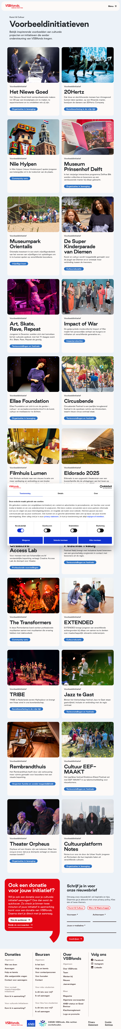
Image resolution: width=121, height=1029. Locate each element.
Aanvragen (9, 968)
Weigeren (26, 540)
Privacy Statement (93, 1023)
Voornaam (72, 915)
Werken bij (68, 976)
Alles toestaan (95, 540)
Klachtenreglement (71, 1010)
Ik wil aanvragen (42, 996)
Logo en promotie (71, 1014)
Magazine (67, 996)
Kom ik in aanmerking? (15, 996)
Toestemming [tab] (25, 493)
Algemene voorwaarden (74, 1000)
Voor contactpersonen (45, 972)
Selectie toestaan (61, 540)
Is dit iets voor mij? (44, 992)
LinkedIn (98, 967)
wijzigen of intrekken (95, 517)
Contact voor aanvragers (16, 980)
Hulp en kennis (11, 972)
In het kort (40, 964)
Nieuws (66, 980)
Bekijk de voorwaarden (19, 925)
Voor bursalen (41, 976)
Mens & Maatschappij (99, 908)
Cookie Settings (109, 1023)
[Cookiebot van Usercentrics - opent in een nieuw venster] (101, 487)
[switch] (47, 530)
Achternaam (99, 915)
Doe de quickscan (19, 920)
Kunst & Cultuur (76, 908)
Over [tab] (96, 493)
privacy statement (51, 517)
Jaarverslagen (69, 984)
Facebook (99, 960)
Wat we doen (11, 964)
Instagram (99, 964)
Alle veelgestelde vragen (16, 976)
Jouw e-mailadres (75, 925)
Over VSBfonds (70, 969)
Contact (39, 980)
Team (65, 972)
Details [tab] (60, 493)
